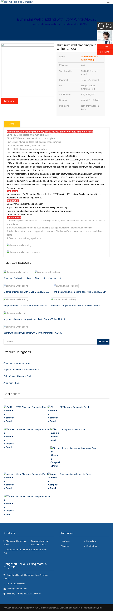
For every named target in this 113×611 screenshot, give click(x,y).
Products (65, 541)
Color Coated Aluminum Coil (17, 376)
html (94, 607)
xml (100, 607)
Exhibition (91, 541)
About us (65, 546)
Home (34, 24)
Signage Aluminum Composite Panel (21, 369)
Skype (105, 46)
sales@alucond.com (17, 588)
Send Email (9, 101)
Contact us (91, 546)
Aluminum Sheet (11, 383)
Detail (12, 124)
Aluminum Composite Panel (17, 363)
